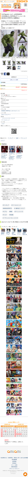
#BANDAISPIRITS (7, 208)
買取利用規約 (14, 466)
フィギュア (10, 138)
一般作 (16, 138)
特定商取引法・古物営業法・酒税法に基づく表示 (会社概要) (14, 457)
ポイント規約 (14, 465)
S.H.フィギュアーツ (6, 114)
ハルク (3, 123)
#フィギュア (6, 205)
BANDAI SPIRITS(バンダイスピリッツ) (10, 110)
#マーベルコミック (16, 205)
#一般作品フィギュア (19, 208)
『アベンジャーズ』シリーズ (8, 118)
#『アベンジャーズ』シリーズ (10, 218)
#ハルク (5, 214)
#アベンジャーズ (19, 211)
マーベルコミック (5, 120)
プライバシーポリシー (14, 468)
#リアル (5, 211)
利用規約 (14, 463)
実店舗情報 (14, 459)
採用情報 (14, 461)
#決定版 (11, 214)
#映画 (10, 211)
